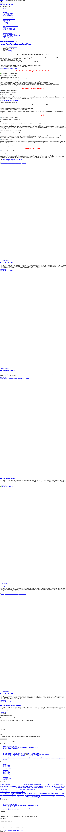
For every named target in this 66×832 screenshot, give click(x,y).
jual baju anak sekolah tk (41, 789)
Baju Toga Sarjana (6, 766)
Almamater (5, 764)
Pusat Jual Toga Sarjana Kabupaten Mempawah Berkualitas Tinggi (16, 757)
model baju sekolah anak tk (38, 793)
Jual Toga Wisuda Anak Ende (7, 370)
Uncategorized (6, 779)
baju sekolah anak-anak (5, 784)
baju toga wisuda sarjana (46, 786)
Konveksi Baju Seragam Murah (9, 28)
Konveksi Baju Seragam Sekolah (9, 30)
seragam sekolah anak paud (47, 795)
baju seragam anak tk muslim (47, 784)
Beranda (4, 8)
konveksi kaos (6, 771)
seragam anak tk (36, 795)
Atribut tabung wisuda (7, 14)
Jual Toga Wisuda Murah (18, 792)
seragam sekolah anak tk (58, 795)
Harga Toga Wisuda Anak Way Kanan (16, 44)
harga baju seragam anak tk (13, 789)
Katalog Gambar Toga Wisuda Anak (10, 26)
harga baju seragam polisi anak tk (28, 789)
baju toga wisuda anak (9, 51)
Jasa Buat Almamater (7, 23)
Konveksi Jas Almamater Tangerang (44, 792)
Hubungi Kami (5, 22)
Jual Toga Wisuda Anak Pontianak (34, 753)
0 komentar (9, 50)
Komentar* (2, 729)
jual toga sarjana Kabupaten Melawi (10, 746)
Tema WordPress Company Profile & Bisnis (14, 830)
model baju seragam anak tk (51, 793)
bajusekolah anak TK (7, 768)
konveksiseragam (13, 47)
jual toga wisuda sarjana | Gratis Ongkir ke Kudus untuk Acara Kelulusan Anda (49, 757)
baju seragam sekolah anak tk (6, 786)
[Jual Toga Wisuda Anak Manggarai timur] (9, 701)
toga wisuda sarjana (7, 778)
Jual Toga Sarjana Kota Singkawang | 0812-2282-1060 (14, 754)
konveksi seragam (6, 772)
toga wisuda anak (22, 796)
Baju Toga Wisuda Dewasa (8, 15)
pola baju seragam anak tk (18, 795)
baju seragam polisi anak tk (58, 784)
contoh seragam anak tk (24, 787)
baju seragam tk (30, 786)
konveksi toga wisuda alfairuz (9, 34)
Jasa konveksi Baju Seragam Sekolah (10, 25)
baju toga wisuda (38, 786)
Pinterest (14, 160)
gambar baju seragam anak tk (49, 787)
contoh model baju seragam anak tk (10, 787)
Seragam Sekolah (6, 774)
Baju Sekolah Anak (6, 765)
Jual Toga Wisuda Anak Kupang (8, 262)
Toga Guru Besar (6, 776)
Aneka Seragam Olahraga (8, 13)
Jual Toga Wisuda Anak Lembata (8, 586)
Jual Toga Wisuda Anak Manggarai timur (10, 705)
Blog (3, 16)
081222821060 (4, 0)
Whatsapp (10, 160)
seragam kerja (6, 773)
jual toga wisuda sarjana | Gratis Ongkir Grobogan (38, 754)
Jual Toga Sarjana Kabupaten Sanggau (11, 809)
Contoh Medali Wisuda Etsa (8, 17)
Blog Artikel (5, 12)
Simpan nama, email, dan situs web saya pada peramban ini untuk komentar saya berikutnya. (21, 736)
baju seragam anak (37, 784)
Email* (1, 734)
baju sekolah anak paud (17, 784)
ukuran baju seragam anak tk (48, 796)
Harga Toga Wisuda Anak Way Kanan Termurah (12, 159)
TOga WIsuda (5, 777)
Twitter (6, 160)
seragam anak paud (29, 795)
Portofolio (5, 10)
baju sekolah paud (28, 784)
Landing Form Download (8, 36)
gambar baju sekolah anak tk (36, 787)
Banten (53, 786)
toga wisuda (15, 796)
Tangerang (10, 796)
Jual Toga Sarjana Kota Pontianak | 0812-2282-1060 (14, 753)
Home (4, 21)
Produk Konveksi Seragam (8, 37)
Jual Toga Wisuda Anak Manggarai (9, 693)
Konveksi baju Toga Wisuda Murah (12, 35)
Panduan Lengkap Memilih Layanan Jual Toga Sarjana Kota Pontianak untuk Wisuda (20, 747)
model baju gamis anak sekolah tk (22, 793)
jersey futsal (5, 770)
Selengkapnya (3, 269)
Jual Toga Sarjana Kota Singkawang (10, 748)
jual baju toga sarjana (50, 789)
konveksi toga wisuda (7, 33)
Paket (4, 9)
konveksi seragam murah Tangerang (10, 32)
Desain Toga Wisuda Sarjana (9, 19)
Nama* (1, 732)
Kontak (4, 27)
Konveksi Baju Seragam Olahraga (9, 29)
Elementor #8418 (6, 20)
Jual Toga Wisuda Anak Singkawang (35, 755)
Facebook (2, 160)
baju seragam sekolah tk (19, 786)
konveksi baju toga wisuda (31, 791)
